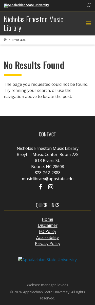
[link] (26, 5)
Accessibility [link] (47, 237)
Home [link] (47, 219)
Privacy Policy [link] (47, 243)
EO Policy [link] (47, 231)
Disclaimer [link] (48, 225)
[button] (88, 23)
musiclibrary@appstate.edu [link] (47, 178)
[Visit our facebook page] (40, 187)
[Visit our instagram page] (50, 187)
